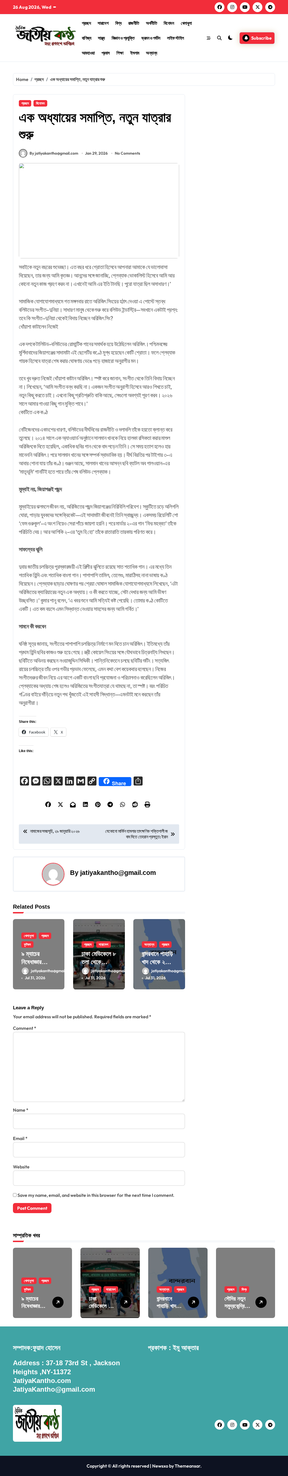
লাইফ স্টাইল (175, 38)
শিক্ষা (119, 53)
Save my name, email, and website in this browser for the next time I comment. (95, 1195)
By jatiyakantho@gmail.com (54, 153)
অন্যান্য (151, 53)
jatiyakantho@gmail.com (118, 872)
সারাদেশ (103, 23)
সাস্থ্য (101, 38)
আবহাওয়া (88, 53)
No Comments (127, 153)
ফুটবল (27, 944)
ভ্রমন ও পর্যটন (150, 38)
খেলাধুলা (186, 23)
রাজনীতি (133, 23)
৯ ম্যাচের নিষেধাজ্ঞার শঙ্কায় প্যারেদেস (38, 961)
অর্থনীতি (151, 23)
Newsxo (160, 1466)
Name (20, 1110)
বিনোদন (169, 23)
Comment (24, 1028)
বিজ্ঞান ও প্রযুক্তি (123, 38)
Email (20, 1138)
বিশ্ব (118, 23)
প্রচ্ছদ (86, 23)
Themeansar (187, 1466)
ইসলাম (134, 53)
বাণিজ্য (86, 38)
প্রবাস (106, 53)
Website (21, 1167)
